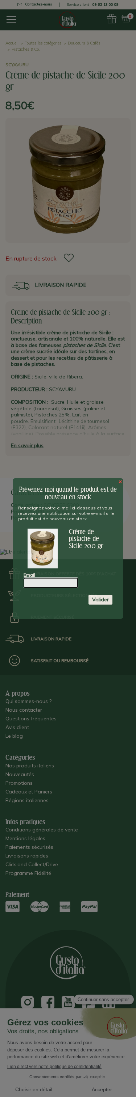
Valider (100, 599)
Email (29, 575)
